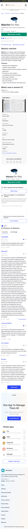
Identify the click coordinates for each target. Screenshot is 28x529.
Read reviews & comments (7, 41)
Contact (3, 515)
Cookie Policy (4, 511)
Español (13, 481)
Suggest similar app (14, 461)
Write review (14, 191)
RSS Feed (3, 522)
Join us (24, 1)
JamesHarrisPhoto (6, 323)
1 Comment (22, 355)
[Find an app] (6, 5)
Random (3, 359)
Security (7, 13)
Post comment (14, 221)
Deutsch (8, 481)
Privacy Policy (4, 503)
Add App (3, 488)
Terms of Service (5, 500)
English (3, 481)
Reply (7, 247)
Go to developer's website (10, 153)
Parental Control (15, 13)
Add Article (4, 496)
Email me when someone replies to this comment (13, 217)
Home (2, 13)
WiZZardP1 (4, 251)
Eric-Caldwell (5, 343)
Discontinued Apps (6, 492)
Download (14, 34)
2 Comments (21, 319)
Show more (14, 387)
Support (3, 518)
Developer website (19, 44)
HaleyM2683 (4, 237)
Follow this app (7, 44)
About (2, 485)
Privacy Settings (5, 507)
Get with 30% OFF (14, 418)
